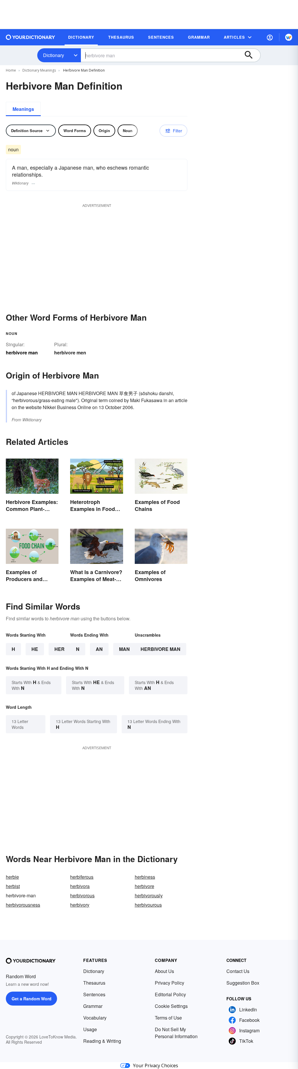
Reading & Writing (102, 1041)
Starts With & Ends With (31, 685)
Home (11, 70)
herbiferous (81, 876)
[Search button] (251, 55)
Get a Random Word (32, 998)
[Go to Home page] (30, 37)
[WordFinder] (288, 37)
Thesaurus (94, 982)
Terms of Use (168, 1017)
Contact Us (237, 971)
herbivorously (149, 895)
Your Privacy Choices (155, 1065)
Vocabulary (95, 1017)
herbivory (79, 904)
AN (99, 649)
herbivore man (160, 649)
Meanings (23, 109)
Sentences (94, 994)
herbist (13, 886)
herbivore (144, 886)
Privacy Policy (169, 982)
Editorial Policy (170, 994)
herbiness (145, 876)
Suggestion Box (242, 982)
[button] (269, 37)
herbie (12, 876)
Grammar (92, 1006)
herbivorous (82, 895)
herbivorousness (23, 904)
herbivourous (148, 904)
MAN (124, 649)
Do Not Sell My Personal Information (176, 1033)
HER (59, 649)
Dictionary (53, 55)
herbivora (80, 886)
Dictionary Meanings (39, 70)
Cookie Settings (171, 1006)
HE (34, 649)
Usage (90, 1029)
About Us (164, 971)
